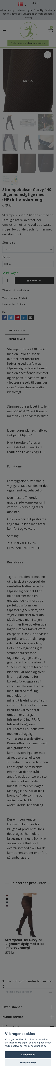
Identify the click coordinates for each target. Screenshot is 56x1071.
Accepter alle (28, 1054)
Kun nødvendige (28, 1062)
